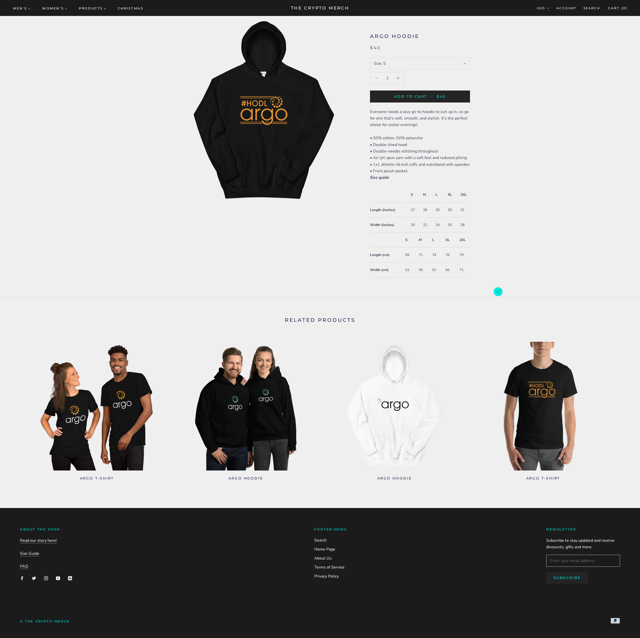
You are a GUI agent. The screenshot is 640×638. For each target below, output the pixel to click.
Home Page (324, 549)
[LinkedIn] (70, 578)
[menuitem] (21, 8)
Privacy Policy (326, 576)
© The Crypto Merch (45, 621)
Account (566, 8)
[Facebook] (22, 578)
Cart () (618, 8)
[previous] (15, 409)
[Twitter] (34, 578)
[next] (624, 409)
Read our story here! (38, 540)
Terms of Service (329, 567)
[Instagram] (46, 578)
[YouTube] (58, 578)
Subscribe (567, 578)
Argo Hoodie (245, 478)
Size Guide (29, 553)
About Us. (323, 558)
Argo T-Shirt (97, 478)
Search (592, 8)
